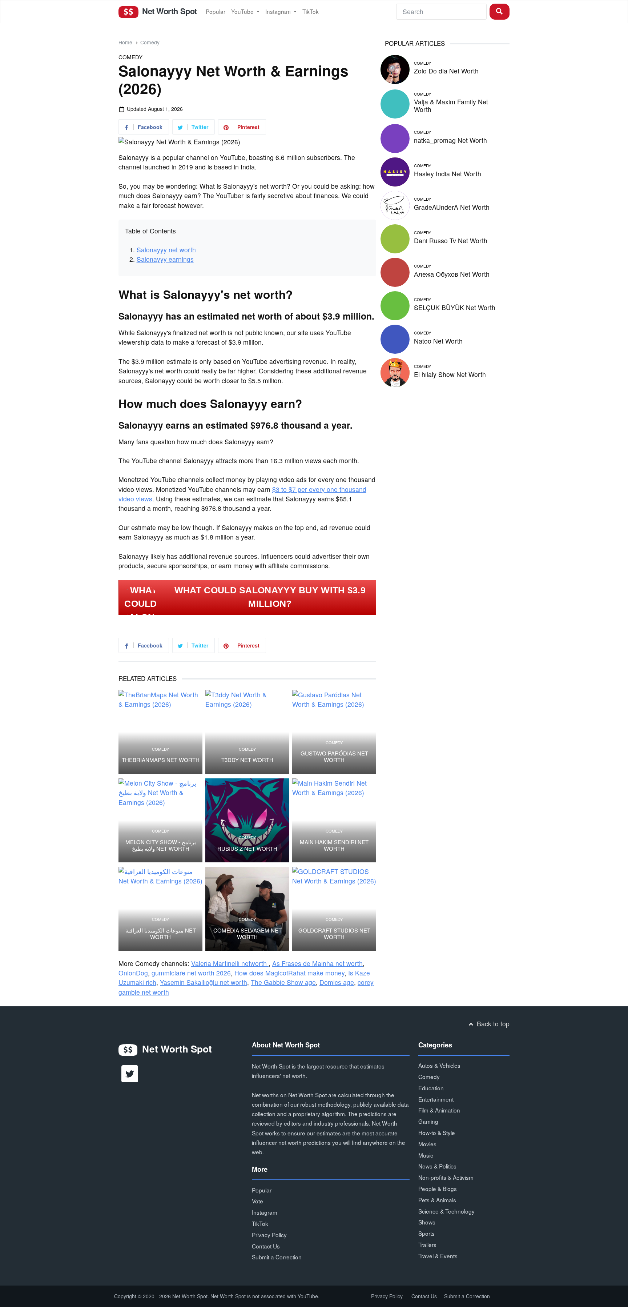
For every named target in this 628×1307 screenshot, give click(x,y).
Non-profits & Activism (446, 1177)
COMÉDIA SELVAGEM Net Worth (247, 933)
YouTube (243, 11)
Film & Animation (439, 1110)
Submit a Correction (277, 1257)
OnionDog (133, 972)
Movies (427, 1144)
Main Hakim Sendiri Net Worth (334, 845)
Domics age (336, 982)
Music (425, 1155)
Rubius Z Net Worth (247, 848)
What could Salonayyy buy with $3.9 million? (270, 597)
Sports (426, 1233)
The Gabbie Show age (283, 982)
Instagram (278, 11)
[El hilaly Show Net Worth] (395, 371)
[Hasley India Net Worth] (395, 170)
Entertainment (436, 1099)
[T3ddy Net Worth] (247, 732)
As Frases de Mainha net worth (317, 963)
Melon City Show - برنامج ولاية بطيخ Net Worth (160, 845)
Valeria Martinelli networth (230, 963)
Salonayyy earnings (165, 259)
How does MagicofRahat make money (289, 972)
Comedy (150, 42)
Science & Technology (446, 1211)
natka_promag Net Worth (450, 140)
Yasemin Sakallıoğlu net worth (203, 982)
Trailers (427, 1244)
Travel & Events (438, 1256)
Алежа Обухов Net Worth (452, 273)
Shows (426, 1222)
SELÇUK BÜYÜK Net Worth (454, 307)
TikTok (310, 11)
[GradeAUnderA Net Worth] (395, 204)
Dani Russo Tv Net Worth (450, 240)
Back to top (492, 1023)
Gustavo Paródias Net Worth (334, 756)
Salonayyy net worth (166, 249)
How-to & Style (436, 1132)
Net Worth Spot (168, 11)
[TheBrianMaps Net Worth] (160, 732)
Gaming (428, 1121)
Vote (257, 1201)
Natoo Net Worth (438, 340)
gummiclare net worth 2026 (191, 972)
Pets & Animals (437, 1200)
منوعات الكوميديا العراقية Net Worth (160, 933)
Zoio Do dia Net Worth (446, 70)
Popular (215, 11)
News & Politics (437, 1166)
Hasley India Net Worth (447, 173)
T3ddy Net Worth (247, 760)
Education (431, 1088)
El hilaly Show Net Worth (450, 374)
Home (125, 42)
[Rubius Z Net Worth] (247, 820)
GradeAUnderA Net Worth (452, 207)
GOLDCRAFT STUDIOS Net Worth (334, 933)
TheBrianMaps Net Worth (161, 760)
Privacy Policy (269, 1235)
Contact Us (266, 1246)
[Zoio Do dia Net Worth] (395, 68)
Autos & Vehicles (439, 1065)
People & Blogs (437, 1188)
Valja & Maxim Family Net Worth (451, 105)
